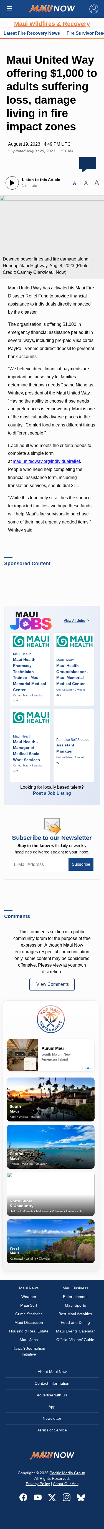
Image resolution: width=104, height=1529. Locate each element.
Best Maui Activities (75, 1314)
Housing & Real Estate (29, 1331)
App (52, 1406)
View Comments (52, 984)
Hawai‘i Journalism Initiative (28, 1351)
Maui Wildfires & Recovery (52, 23)
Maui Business (75, 1288)
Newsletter (52, 1418)
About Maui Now (52, 1371)
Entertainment (75, 1296)
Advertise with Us (52, 1395)
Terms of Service (52, 1430)
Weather (28, 1296)
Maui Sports (75, 1305)
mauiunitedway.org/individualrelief (46, 461)
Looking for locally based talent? (52, 790)
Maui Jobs (29, 1339)
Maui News (29, 1288)
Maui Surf (28, 1305)
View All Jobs (74, 621)
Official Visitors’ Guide (75, 1339)
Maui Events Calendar (75, 1331)
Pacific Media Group (67, 1473)
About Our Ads (65, 1483)
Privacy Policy (38, 1483)
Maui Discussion (28, 1322)
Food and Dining (75, 1322)
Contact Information (52, 1383)
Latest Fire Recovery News (32, 33)
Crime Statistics (28, 1314)
